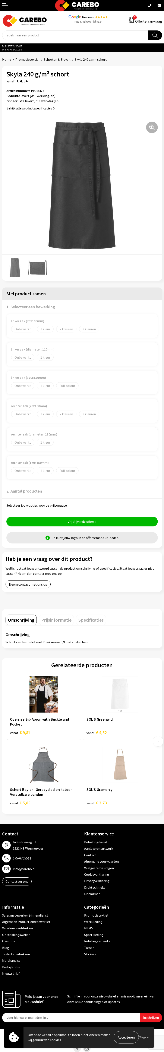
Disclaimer (92, 894)
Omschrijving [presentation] (21, 620)
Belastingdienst (96, 842)
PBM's (88, 928)
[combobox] (75, 35)
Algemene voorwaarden (101, 861)
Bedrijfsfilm (11, 967)
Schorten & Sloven (57, 59)
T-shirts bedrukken (16, 954)
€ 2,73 (96, 802)
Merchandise (11, 960)
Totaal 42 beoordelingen (88, 21)
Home (6, 59)
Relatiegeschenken (98, 941)
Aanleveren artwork (98, 848)
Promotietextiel (27, 59)
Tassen (89, 948)
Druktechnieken (95, 887)
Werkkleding (93, 922)
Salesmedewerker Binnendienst (25, 915)
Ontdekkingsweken (16, 935)
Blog (5, 948)
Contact (90, 855)
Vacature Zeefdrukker (17, 928)
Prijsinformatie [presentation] (56, 620)
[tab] (21, 620)
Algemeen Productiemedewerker (26, 922)
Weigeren (144, 1037)
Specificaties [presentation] (91, 620)
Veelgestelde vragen (99, 868)
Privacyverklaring (97, 881)
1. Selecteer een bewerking (30, 306)
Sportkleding (93, 935)
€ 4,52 (96, 732)
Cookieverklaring (96, 874)
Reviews (88, 17)
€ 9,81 (20, 732)
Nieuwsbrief (11, 973)
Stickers (90, 954)
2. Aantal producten (24, 491)
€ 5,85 (20, 802)
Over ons (8, 941)
